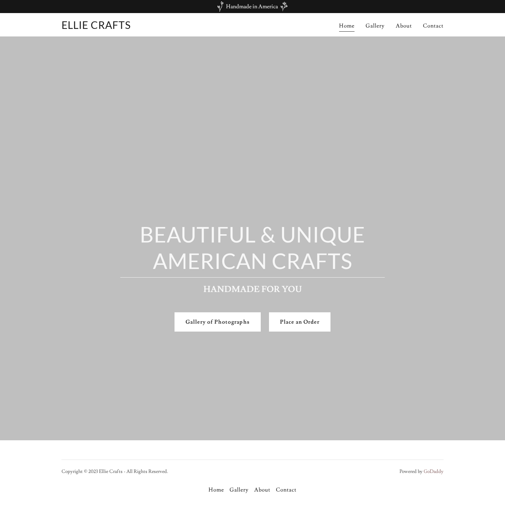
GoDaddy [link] (434, 471)
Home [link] (347, 25)
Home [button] (216, 489)
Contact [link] (433, 25)
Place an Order (299, 322)
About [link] (404, 25)
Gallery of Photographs (217, 322)
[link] (96, 27)
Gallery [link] (375, 25)
